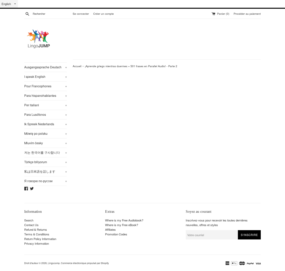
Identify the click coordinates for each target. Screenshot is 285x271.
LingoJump (54, 263)
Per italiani (45, 105)
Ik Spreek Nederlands (45, 124)
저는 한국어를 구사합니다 (45, 152)
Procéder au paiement (247, 13)
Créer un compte (103, 13)
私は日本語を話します (45, 171)
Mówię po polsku (45, 133)
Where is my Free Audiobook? (124, 220)
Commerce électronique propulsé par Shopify (85, 263)
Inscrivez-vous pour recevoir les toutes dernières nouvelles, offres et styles (217, 222)
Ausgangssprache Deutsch (45, 67)
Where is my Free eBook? (121, 225)
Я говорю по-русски (45, 181)
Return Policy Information (40, 239)
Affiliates (110, 229)
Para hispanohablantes (45, 95)
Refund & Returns (35, 229)
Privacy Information (36, 243)
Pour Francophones (45, 86)
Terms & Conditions (36, 234)
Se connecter (81, 13)
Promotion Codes (116, 234)
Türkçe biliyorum (45, 162)
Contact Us (31, 225)
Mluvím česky (45, 143)
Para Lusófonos (45, 114)
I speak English (45, 76)
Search (28, 220)
